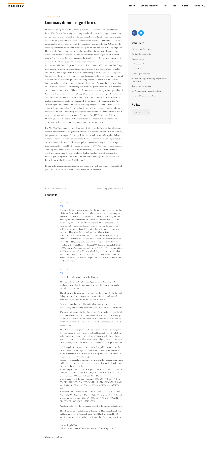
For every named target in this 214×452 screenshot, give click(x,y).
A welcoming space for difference (109, 188)
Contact (197, 5)
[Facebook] (134, 33)
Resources (185, 5)
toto (61, 205)
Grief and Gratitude (138, 69)
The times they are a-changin (141, 54)
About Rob (131, 5)
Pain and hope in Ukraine (55, 188)
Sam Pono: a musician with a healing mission (146, 91)
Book (165, 5)
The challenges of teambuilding (142, 49)
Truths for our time (138, 59)
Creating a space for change (141, 73)
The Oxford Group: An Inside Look (144, 96)
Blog (174, 5)
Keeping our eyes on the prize (141, 86)
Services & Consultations (149, 5)
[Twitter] (141, 33)
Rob (16, 6)
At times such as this (138, 64)
